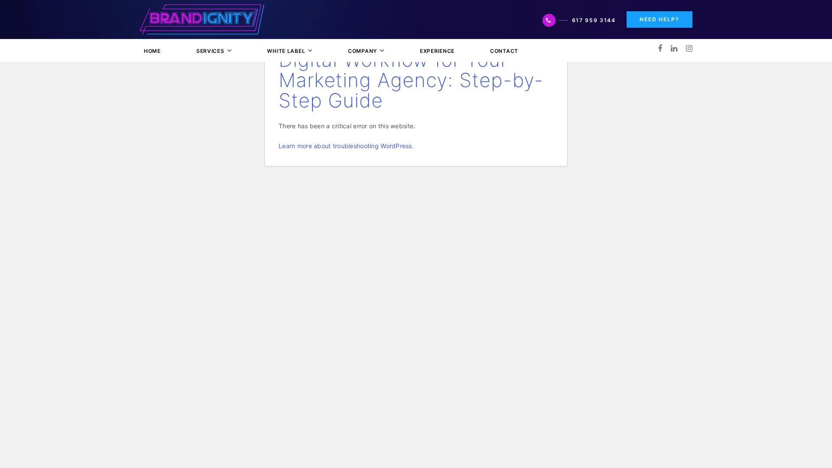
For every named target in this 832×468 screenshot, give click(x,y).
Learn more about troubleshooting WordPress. (346, 146)
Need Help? (659, 19)
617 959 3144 (594, 20)
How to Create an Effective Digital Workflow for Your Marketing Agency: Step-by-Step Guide (411, 69)
